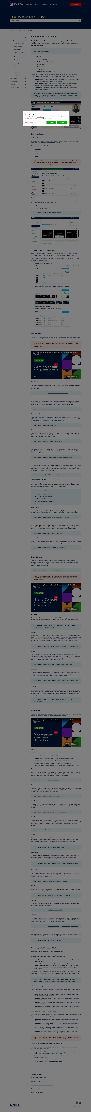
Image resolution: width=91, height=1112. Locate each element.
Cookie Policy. (47, 118)
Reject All (51, 122)
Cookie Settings (29, 122)
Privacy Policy (40, 118)
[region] (46, 118)
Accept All (62, 122)
